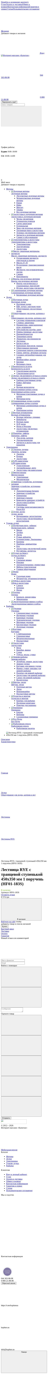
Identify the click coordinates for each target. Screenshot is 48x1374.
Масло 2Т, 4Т (22, 263)
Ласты (19, 535)
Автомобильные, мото (26, 468)
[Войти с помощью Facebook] (21, 977)
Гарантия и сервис (14, 1186)
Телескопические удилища (28, 620)
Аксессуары (21, 249)
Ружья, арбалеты (23, 537)
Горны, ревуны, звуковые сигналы (31, 353)
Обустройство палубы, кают (28, 329)
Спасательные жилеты (26, 371)
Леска (19, 689)
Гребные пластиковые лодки (28, 380)
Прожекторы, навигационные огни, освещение (29, 326)
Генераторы (21, 495)
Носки (19, 590)
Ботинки (20, 588)
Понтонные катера (24, 410)
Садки (19, 652)
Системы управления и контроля (30, 320)
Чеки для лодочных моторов (28, 228)
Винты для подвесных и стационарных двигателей (27, 284)
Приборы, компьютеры (26, 544)
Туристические (23, 465)
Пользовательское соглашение (26, 9)
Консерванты (22, 276)
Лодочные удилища (25, 627)
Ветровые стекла (23, 364)
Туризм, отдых (12, 523)
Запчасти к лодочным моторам (29, 235)
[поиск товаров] (21, 116)
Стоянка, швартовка (25, 323)
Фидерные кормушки (25, 703)
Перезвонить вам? (9, 102)
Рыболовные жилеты (25, 728)
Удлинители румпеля (25, 221)
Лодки (9, 297)
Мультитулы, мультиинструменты (31, 578)
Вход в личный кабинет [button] (16, 1174)
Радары (19, 456)
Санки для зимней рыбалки (28, 678)
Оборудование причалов (27, 348)
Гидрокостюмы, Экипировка (28, 539)
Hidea (18, 205)
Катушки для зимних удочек (28, 666)
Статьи (10, 9)
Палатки (20, 558)
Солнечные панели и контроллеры (31, 350)
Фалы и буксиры (23, 426)
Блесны (19, 712)
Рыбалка (10, 606)
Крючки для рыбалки (25, 701)
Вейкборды (21, 419)
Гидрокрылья (22, 226)
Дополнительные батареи (27, 491)
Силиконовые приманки (27, 717)
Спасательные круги (25, 373)
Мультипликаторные (25, 638)
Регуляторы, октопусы (26, 551)
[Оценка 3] (21, 1066)
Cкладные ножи (23, 576)
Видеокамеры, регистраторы (28, 516)
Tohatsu (19, 210)
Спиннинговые (23, 636)
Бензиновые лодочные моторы (29, 295)
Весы (18, 648)
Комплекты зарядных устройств (30, 500)
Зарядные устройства (25, 493)
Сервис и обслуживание (27, 237)
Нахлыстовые (22, 641)
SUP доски (21, 424)
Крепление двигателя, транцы (29, 346)
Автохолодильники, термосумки (30, 565)
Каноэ (19, 385)
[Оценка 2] (21, 1045)
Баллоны (20, 542)
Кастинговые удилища (26, 625)
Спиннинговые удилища (27, 613)
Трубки (19, 532)
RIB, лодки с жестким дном (28, 306)
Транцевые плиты (24, 336)
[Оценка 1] (21, 1025)
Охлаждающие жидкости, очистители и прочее (27, 259)
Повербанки (21, 505)
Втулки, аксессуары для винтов (30, 288)
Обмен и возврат (13, 1181)
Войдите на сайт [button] (8, 922)
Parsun (19, 203)
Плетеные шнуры (24, 687)
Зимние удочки (23, 664)
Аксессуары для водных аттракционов (27, 430)
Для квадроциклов (24, 440)
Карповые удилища (24, 618)
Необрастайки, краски (26, 359)
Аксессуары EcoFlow (25, 502)
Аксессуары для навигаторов (29, 470)
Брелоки (20, 362)
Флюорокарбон (23, 691)
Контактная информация (18, 7)
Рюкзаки (20, 562)
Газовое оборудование (26, 569)
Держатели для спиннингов (28, 339)
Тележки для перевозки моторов (30, 233)
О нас (3, 4)
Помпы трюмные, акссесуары (29, 332)
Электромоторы (23, 244)
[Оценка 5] (21, 1106)
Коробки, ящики (23, 650)
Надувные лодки (23, 304)
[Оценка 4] (21, 1086)
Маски (19, 530)
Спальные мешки (24, 560)
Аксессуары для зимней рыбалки (30, 675)
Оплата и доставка (14, 4)
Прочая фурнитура (24, 334)
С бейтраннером (23, 634)
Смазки (19, 274)
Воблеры (20, 714)
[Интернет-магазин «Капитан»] (14, 1123)
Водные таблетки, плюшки (28, 417)
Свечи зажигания (24, 223)
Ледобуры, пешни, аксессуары (29, 661)
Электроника (12, 447)
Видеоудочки (22, 680)
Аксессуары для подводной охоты (31, 548)
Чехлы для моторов (24, 219)
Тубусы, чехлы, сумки (26, 655)
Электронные (22, 477)
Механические (22, 479)
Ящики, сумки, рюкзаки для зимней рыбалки (28, 669)
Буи (18, 546)
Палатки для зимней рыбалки (29, 673)
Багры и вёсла (22, 343)
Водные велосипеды (25, 387)
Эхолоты (20, 454)
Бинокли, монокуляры (26, 597)
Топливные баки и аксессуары (29, 230)
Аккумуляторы (22, 246)
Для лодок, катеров (24, 438)
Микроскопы (22, 599)
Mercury (19, 207)
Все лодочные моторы (26, 212)
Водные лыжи (22, 422)
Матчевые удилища (24, 622)
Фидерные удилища (25, 615)
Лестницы (20, 341)
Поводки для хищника (26, 705)
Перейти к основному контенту (15, 2)
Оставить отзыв (8, 895)
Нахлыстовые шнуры (25, 694)
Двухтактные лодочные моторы (30, 196)
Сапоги (19, 585)
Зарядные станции (24, 498)
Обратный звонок (8, 1283)
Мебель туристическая (26, 567)
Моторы (9, 189)
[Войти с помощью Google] (21, 997)
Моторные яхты (23, 399)
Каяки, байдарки (23, 383)
